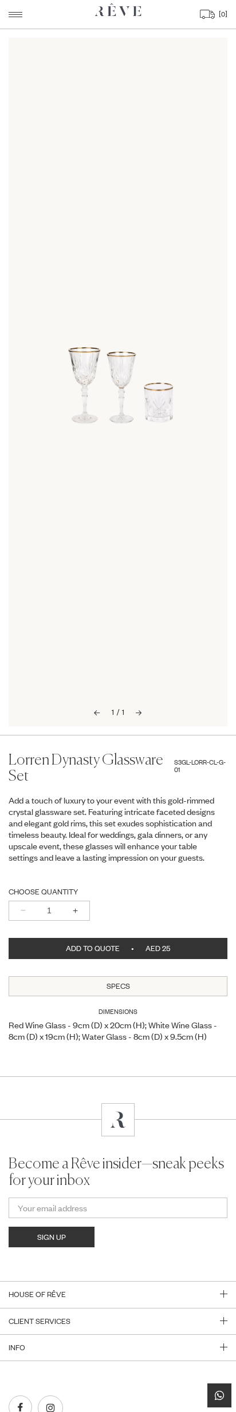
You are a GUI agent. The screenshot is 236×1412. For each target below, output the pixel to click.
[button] (15, 14)
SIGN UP (51, 1237)
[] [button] (221, 14)
